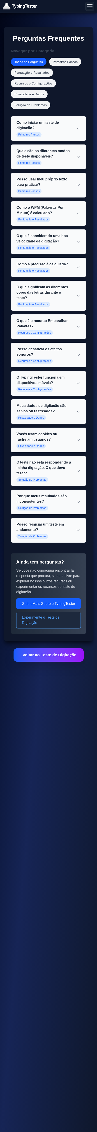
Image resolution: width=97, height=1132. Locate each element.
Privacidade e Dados (29, 94)
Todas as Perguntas (28, 62)
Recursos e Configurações (33, 83)
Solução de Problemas (30, 105)
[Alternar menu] (89, 6)
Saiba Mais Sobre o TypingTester (48, 604)
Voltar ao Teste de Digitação (49, 655)
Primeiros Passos (65, 62)
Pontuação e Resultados (31, 72)
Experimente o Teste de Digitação (41, 620)
